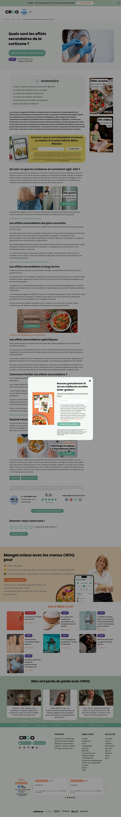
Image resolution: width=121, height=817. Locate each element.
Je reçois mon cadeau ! (69, 424)
